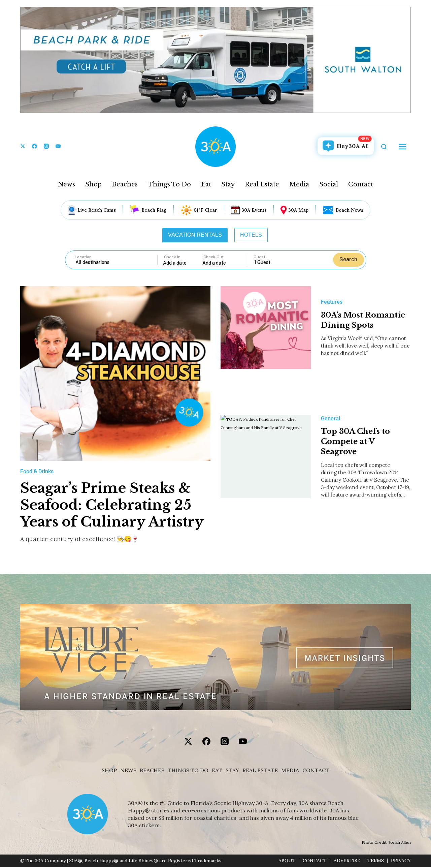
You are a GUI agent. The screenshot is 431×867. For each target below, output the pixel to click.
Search (348, 259)
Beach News (349, 210)
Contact (360, 184)
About (287, 861)
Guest (259, 257)
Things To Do (169, 184)
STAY (232, 770)
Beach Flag (154, 210)
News (66, 184)
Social (328, 184)
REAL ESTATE (260, 770)
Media (299, 184)
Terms (375, 861)
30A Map (298, 210)
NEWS (128, 770)
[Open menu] (402, 146)
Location (83, 257)
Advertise (347, 861)
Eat (206, 184)
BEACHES (152, 770)
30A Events (254, 210)
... (183, 263)
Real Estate (262, 184)
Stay (228, 184)
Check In (172, 257)
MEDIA (290, 770)
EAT (217, 770)
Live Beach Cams (96, 210)
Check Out (213, 257)
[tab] (195, 235)
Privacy (401, 861)
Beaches (125, 184)
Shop (93, 184)
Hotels (251, 235)
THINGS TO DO (188, 770)
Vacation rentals (195, 235)
